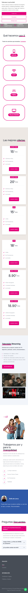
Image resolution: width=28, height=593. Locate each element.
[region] (14, 12)
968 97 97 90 (20, 25)
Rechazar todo (14, 20)
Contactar (23, 41)
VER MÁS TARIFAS (14, 169)
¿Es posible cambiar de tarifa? (11, 547)
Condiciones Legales (7, 576)
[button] (14, 528)
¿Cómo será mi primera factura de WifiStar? (12, 528)
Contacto (4, 567)
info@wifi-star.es (8, 25)
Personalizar (14, 17)
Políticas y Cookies (6, 579)
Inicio (3, 565)
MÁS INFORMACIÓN (8, 366)
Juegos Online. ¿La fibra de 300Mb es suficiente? (12, 542)
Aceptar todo (14, 13)
